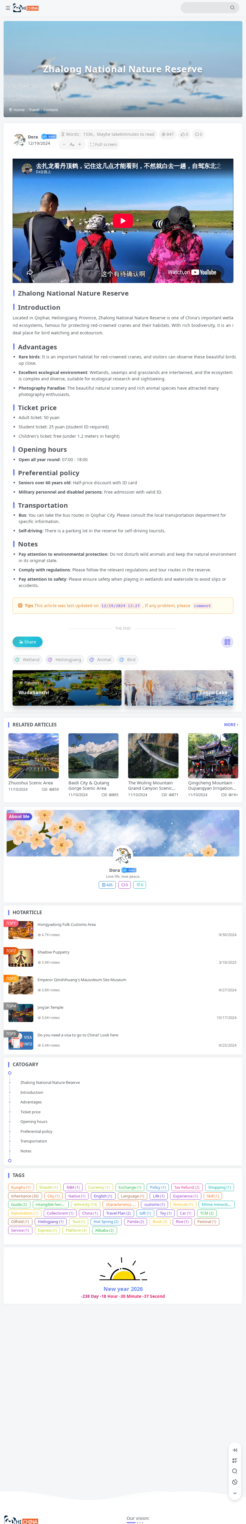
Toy (166, 1213)
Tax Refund (187, 1187)
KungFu (21, 1187)
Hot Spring (106, 1221)
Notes (25, 1151)
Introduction (31, 1092)
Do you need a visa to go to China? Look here (78, 1035)
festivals (183, 1204)
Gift (145, 1213)
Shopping (219, 1187)
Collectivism (60, 1213)
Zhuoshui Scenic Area (30, 783)
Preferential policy (36, 1131)
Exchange (129, 1187)
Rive (182, 1221)
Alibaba (104, 1230)
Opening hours (33, 1121)
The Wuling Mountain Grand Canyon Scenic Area (150, 788)
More (230, 724)
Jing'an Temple (50, 1007)
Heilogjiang (51, 1221)
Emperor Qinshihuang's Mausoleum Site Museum (82, 979)
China (90, 1213)
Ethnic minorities (218, 1204)
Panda (135, 1221)
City (53, 1196)
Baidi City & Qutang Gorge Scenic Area (88, 785)
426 (109, 884)
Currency (99, 1187)
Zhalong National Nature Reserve (50, 1082)
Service (20, 1230)
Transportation (33, 1141)
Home (19, 109)
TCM (207, 1213)
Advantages (31, 1102)
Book (160, 1221)
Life (159, 1196)
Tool (78, 1221)
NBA (73, 1187)
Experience (185, 1196)
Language (132, 1196)
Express (47, 1230)
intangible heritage (52, 1204)
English (103, 1196)
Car (185, 1213)
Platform (76, 1230)
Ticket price (30, 1112)
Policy (158, 1187)
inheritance (25, 1196)
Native (77, 1196)
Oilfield (20, 1221)
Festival (206, 1221)
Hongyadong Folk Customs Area (67, 924)
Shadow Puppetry (54, 952)
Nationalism (24, 1213)
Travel (34, 109)
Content (51, 109)
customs (154, 1204)
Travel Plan (118, 1213)
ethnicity (85, 1204)
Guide (19, 1204)
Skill (213, 1196)
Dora (33, 137)
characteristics (121, 1204)
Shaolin (48, 1187)
